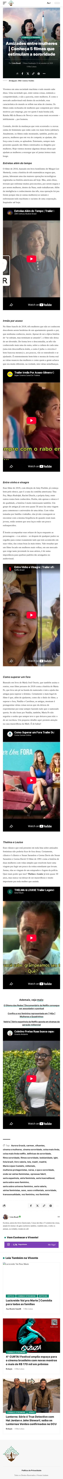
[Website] (58, 1217)
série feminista (27, 1178)
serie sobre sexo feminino (16, 1182)
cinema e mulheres (12, 1149)
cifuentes (40, 1145)
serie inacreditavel (45, 1178)
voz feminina (28, 1194)
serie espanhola (11, 1178)
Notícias (43, 1296)
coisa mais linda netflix (14, 1153)
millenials (30, 1166)
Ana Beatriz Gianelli (13, 1309)
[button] (5, 3)
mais (40, 999)
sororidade (50, 1190)
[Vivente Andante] (11, 3)
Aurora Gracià (18, 1145)
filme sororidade (11, 1157)
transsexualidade (11, 1194)
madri (35, 1162)
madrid (42, 1162)
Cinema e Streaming (31, 37)
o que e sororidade (44, 1170)
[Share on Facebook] (22, 73)
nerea (31, 1170)
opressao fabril (38, 1174)
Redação (9, 1369)
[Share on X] (27, 73)
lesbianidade (46, 1157)
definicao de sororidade (39, 1153)
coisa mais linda (51, 1149)
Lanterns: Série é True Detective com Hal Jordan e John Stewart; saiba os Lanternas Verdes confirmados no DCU (31, 1420)
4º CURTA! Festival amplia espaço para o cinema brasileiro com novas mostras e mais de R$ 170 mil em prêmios (31, 1360)
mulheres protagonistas (15, 1170)
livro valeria (20, 1162)
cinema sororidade (32, 1149)
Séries (32, 1412)
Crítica (10, 1296)
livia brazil (8, 1162)
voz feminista (42, 1194)
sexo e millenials (35, 1190)
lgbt (56, 1157)
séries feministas (11, 1190)
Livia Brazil (16, 63)
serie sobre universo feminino (18, 1186)
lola (29, 1162)
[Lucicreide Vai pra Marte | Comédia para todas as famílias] (31, 1279)
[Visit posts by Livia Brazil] (5, 1217)
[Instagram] (31, 1245)
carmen (30, 1145)
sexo (23, 1190)
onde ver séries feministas (16, 1174)
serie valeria (40, 1186)
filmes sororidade (29, 1157)
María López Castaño (13, 1166)
